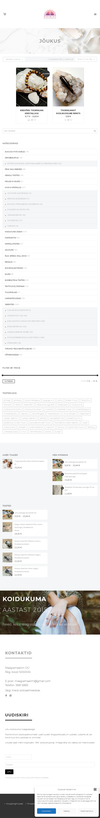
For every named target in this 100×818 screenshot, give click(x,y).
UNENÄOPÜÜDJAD (13, 298)
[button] (95, 789)
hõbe (17, 405)
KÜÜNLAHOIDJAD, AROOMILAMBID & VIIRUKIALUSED (32, 163)
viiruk (23, 432)
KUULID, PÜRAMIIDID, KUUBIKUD (23, 204)
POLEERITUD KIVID (16, 209)
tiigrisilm (50, 427)
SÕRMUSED (12, 343)
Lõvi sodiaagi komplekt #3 (75, 462)
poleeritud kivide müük (15, 423)
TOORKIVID (12, 220)
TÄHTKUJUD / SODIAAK (15, 286)
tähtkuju (91, 427)
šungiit (58, 432)
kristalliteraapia (82, 409)
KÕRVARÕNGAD (15, 326)
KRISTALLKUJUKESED (17, 198)
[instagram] (10, 696)
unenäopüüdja (11, 432)
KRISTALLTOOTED (12, 244)
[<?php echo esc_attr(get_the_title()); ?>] (32, 119)
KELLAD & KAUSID (12, 181)
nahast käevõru (29, 418)
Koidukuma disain (33, 409)
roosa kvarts (9, 427)
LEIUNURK (9, 250)
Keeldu (67, 811)
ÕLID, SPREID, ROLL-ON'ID (15, 256)
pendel (43, 418)
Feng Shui (85, 400)
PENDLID (8, 262)
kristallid (49, 409)
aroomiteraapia (32, 400)
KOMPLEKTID (10, 238)
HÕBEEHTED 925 (15, 315)
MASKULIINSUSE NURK (18, 332)
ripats (85, 423)
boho (59, 400)
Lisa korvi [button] (65, 119)
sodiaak (22, 427)
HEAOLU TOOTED (12, 175)
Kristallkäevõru (10, 414)
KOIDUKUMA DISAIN (13, 232)
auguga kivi (48, 400)
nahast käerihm (11, 418)
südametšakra (36, 427)
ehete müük (71, 400)
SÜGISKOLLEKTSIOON (14, 268)
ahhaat (7, 400)
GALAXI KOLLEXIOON (17, 310)
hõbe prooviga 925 (45, 405)
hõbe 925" (28, 405)
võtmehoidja (36, 432)
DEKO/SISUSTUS (11, 158)
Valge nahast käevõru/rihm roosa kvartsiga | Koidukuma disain (28, 527)
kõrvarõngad (38, 414)
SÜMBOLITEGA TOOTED (15, 280)
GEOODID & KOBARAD (17, 193)
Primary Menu (95, 14)
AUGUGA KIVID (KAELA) (15, 152)
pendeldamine (57, 418)
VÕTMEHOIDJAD (12, 355)
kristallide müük (64, 409)
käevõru (24, 414)
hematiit (8, 405)
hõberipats (63, 405)
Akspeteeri (46, 811)
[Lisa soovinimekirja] (35, 119)
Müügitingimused (14, 804)
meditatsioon (53, 414)
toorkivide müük (76, 427)
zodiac (48, 432)
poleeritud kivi (74, 418)
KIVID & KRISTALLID (13, 187)
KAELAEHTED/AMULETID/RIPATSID (23, 321)
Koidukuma (76, 405)
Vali (29, 119)
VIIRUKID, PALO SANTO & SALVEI (18, 349)
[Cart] (5, 14)
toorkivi (61, 427)
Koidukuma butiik (12, 409)
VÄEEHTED (9, 304)
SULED (7, 274)
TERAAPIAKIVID (14, 215)
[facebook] (6, 696)
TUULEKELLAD (11, 292)
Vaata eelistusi (86, 811)
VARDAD (11, 226)
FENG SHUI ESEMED (13, 169)
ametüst (18, 400)
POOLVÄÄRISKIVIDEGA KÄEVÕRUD (23, 337)
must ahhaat (69, 414)
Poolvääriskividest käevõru (66, 423)
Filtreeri (9, 381)
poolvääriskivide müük (40, 423)
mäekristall (84, 414)
